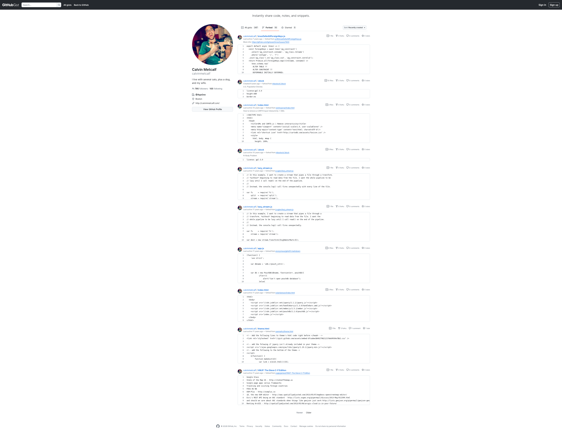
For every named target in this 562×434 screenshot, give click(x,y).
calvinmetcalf (249, 36)
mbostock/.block (279, 83)
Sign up (554, 4)
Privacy (250, 426)
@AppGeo (201, 94)
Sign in (542, 4)
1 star (367, 328)
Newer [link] (300, 412)
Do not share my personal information (330, 426)
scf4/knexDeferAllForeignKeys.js (288, 39)
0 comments (354, 36)
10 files (330, 80)
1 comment (355, 328)
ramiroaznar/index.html (285, 108)
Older (308, 412)
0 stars (367, 36)
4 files (330, 248)
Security (258, 426)
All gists (68, 5)
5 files (330, 149)
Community (277, 426)
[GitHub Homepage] (218, 426)
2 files (330, 105)
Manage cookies (306, 426)
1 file (331, 36)
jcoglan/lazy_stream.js (284, 171)
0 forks (341, 36)
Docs (286, 426)
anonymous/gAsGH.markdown (287, 251)
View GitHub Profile (212, 109)
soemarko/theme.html (284, 331)
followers (201, 88)
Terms (241, 426)
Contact (294, 426)
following (216, 88)
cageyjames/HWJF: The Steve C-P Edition (292, 373)
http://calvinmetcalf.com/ (208, 103)
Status (267, 426)
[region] (304, 59)
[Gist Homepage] (10, 5)
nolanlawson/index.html (285, 293)
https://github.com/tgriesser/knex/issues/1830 (270, 42)
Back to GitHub (81, 5)
